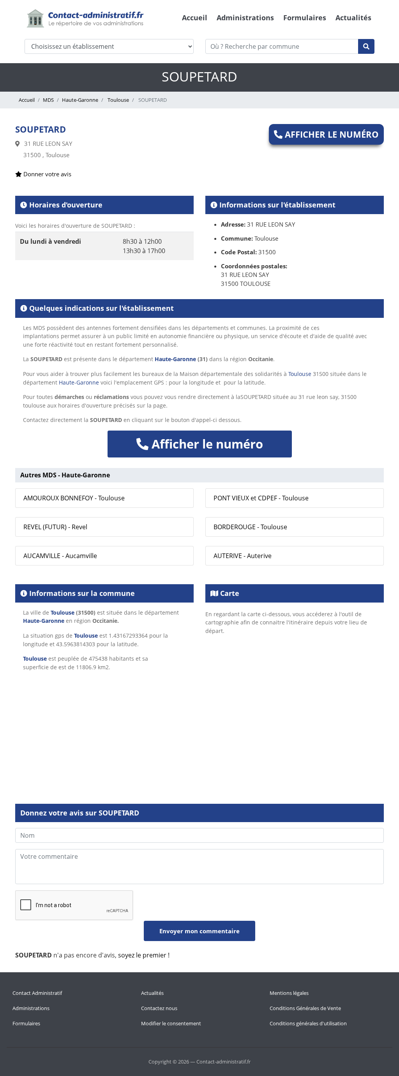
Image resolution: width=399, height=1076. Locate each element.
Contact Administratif (37, 992)
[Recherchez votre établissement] (366, 46)
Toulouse (117, 99)
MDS (48, 99)
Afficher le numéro (330, 134)
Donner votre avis (46, 174)
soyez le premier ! (143, 955)
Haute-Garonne (80, 99)
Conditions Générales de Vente (305, 1008)
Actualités (353, 17)
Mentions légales (289, 992)
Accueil (194, 17)
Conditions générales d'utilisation (308, 1023)
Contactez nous (159, 1008)
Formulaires (304, 17)
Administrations (245, 17)
